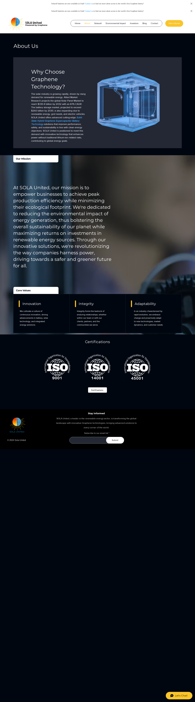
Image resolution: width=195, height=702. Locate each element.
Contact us (89, 4)
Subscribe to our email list (96, 433)
